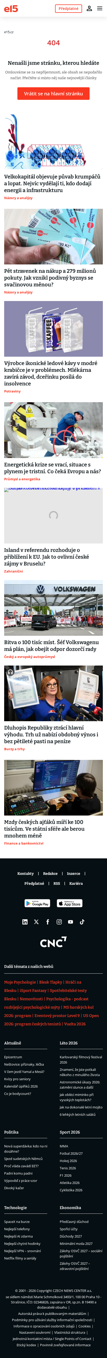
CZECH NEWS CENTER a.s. (72, 1290)
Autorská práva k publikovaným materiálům (52, 1313)
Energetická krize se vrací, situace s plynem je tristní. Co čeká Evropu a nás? (52, 468)
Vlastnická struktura (69, 1332)
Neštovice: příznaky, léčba (24, 1064)
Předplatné (34, 883)
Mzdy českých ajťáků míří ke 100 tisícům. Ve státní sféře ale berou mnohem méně (44, 829)
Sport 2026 (70, 1132)
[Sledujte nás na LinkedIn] (25, 922)
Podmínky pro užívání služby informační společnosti (52, 1319)
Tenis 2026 (68, 1168)
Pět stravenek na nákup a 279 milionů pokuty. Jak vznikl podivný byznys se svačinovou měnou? (50, 278)
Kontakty (25, 873)
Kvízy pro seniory (17, 1079)
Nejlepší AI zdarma (18, 1236)
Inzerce (73, 873)
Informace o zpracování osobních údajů (44, 1326)
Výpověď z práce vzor (20, 1180)
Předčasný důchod (74, 1221)
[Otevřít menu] (100, 8)
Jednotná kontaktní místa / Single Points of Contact (52, 1338)
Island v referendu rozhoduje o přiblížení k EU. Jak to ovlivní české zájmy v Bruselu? (46, 557)
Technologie (15, 1207)
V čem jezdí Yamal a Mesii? (24, 1071)
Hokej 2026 (68, 1160)
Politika (11, 1132)
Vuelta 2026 (75, 1024)
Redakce (50, 873)
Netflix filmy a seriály (20, 1258)
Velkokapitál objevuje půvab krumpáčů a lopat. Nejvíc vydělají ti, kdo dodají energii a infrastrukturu (52, 183)
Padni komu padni (18, 1173)
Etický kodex (26, 1345)
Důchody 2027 (71, 1236)
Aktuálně (12, 1043)
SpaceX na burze (17, 1221)
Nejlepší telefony (17, 1229)
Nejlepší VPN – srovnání (22, 1251)
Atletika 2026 (69, 1182)
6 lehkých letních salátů (78, 1114)
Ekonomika (70, 1207)
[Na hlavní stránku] (11, 8)
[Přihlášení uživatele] (89, 8)
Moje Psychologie (20, 982)
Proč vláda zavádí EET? (21, 1166)
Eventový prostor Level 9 (57, 1015)
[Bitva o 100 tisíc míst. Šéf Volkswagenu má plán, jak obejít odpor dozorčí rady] (53, 608)
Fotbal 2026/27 (71, 1153)
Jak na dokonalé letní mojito (81, 1107)
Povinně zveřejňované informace (65, 1345)
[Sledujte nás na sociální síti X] (36, 922)
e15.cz (9, 32)
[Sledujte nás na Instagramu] (59, 922)
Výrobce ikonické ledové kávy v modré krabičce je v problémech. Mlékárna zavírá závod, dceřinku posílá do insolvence (50, 373)
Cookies (84, 1326)
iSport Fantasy (33, 990)
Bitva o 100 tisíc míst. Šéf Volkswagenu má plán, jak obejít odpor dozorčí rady (51, 645)
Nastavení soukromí (34, 1332)
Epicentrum (13, 1057)
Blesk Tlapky (50, 982)
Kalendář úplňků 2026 (21, 1086)
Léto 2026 (69, 1043)
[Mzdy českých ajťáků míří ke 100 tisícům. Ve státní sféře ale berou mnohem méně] (53, 788)
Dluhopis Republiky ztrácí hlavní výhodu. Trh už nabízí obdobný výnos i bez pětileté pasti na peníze (51, 734)
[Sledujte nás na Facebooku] (48, 922)
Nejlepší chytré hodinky (22, 1243)
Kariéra (76, 883)
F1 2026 (65, 1175)
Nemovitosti (31, 999)
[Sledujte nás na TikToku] (82, 922)
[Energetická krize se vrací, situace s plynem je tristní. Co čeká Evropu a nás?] (53, 430)
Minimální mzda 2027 (76, 1243)
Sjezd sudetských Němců (23, 1158)
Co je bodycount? (17, 1093)
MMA (64, 1146)
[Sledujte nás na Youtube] (70, 922)
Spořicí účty (69, 1229)
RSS (57, 883)
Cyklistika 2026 (71, 1190)
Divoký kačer (14, 1188)
